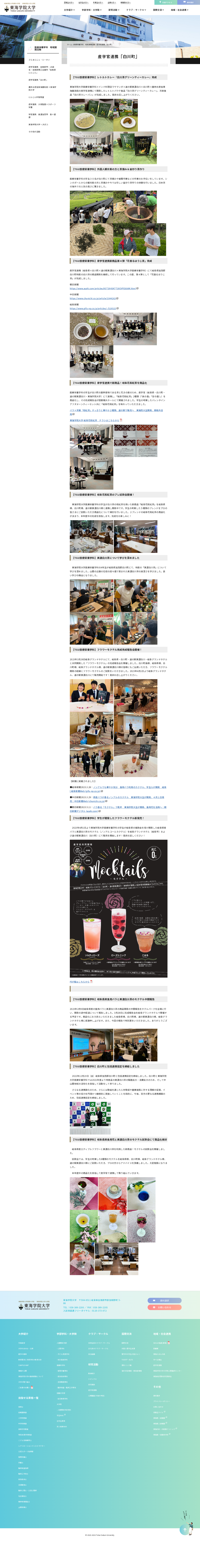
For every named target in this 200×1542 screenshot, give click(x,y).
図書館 (155, 1348)
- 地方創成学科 (62, 1359)
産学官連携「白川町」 (38, 79)
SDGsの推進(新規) (160, 1343)
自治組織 (91, 1354)
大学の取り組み (24, 1382)
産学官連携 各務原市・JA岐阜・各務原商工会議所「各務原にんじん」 (42, 70)
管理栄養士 (22, 1457)
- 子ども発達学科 (63, 1354)
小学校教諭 (22, 1418)
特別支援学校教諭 (25, 1434)
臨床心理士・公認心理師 (27, 1490)
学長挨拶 (21, 1343)
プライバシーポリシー (161, 1401)
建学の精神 (22, 1354)
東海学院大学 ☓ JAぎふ (38, 124)
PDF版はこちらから (80, 981)
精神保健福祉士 (24, 1501)
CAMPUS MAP (23, 1365)
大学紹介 (23, 1333)
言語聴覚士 (22, 1485)
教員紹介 (91, 1373)
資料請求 (156, 1395)
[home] (69, 44)
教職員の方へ (126, 2)
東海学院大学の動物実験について (30, 1376)
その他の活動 (34, 131)
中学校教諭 (22, 1423)
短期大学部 (61, 1393)
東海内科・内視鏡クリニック (164, 1429)
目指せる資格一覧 (28, 1398)
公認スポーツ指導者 (25, 1451)
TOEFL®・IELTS (127, 1359)
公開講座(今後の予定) (96, 1395)
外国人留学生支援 (128, 1348)
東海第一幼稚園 (159, 1418)
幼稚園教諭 (22, 1412)
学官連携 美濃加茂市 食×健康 (42, 116)
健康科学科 (61, 1365)
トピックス (92, 1379)
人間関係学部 (62, 1343)
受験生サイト (158, 1412)
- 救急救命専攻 (62, 1376)
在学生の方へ (83, 2)
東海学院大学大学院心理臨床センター (167, 1371)
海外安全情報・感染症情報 (132, 1371)
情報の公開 (22, 1371)
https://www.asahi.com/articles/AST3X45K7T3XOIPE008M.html (103, 288)
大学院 (59, 1404)
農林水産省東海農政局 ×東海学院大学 (42, 88)
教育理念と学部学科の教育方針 (30, 1359)
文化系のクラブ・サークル (98, 1348)
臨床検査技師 (23, 1468)
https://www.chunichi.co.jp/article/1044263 (93, 298)
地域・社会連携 (162, 1333)
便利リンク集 (127, 1365)
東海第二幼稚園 (159, 1423)
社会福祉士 (22, 1496)
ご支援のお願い (24, 1387)
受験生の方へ (69, 2)
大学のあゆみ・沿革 (25, 1348)
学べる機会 (157, 1359)
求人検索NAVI (62, 1426)
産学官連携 (92, 1390)
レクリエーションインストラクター (31, 1446)
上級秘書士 (22, 1507)
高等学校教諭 (23, 1429)
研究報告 (91, 1384)
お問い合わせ (158, 1407)
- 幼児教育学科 (62, 1398)
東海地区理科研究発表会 (162, 1376)
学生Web (60, 1415)
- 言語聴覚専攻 (62, 1382)
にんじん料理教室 (36, 97)
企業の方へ (112, 2)
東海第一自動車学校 (160, 1434)
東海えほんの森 (159, 1354)
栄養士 (20, 1462)
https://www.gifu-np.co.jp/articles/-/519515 (93, 308)
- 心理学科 (60, 1348)
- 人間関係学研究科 (64, 1410)
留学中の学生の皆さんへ (131, 1354)
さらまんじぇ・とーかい (39, 59)
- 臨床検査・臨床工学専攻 (66, 1387)
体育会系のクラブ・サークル (99, 1343)
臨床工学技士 (23, 1474)
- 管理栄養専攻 (62, 1371)
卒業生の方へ (98, 2)
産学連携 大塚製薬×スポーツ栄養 (42, 106)
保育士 (20, 1407)
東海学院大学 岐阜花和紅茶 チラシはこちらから (94, 420)
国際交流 (127, 1333)
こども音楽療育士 (25, 1440)
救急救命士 (22, 1479)
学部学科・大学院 (67, 1333)
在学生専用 (61, 1421)
